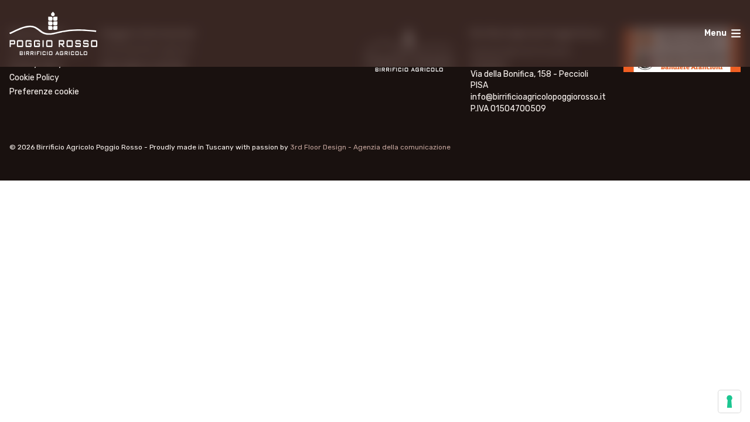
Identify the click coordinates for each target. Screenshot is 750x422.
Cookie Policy (34, 78)
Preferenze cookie (44, 92)
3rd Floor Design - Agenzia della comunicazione (370, 147)
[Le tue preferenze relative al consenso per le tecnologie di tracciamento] (729, 401)
